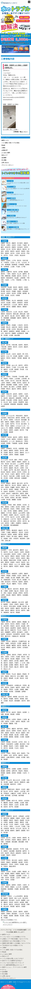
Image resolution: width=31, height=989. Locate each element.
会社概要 (4, 157)
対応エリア (5, 155)
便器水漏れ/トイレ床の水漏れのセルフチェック (18, 229)
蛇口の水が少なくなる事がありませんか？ (17, 217)
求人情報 (4, 160)
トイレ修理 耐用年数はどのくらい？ (15, 200)
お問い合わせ (5, 162)
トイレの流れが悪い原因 (12, 211)
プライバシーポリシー (8, 165)
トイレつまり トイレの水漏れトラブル (14, 936)
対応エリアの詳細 (6, 920)
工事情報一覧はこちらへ (20, 131)
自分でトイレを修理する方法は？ (12, 960)
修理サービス (5, 140)
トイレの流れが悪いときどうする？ (13, 958)
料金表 (3, 145)
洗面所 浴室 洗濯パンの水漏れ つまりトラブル (16, 943)
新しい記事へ (14, 129)
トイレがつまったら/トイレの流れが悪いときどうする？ (18, 183)
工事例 (3, 147)
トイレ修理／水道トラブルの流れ (11, 142)
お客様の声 (5, 150)
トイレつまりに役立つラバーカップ (15, 194)
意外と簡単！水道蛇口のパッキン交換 (16, 223)
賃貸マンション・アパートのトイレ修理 (14, 967)
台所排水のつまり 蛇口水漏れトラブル (14, 941)
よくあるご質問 (6, 152)
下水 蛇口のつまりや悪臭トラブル (12, 945)
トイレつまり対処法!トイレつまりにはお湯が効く (18, 189)
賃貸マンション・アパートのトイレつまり (17, 206)
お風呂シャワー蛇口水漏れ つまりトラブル (15, 939)
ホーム (4, 969)
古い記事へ (6, 129)
